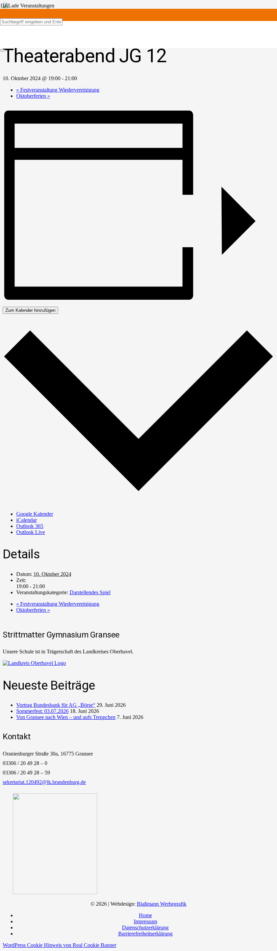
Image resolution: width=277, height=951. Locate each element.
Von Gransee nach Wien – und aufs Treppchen (66, 717)
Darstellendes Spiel (90, 592)
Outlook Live (30, 532)
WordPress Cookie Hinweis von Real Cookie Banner (59, 945)
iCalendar (26, 520)
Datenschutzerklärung (145, 927)
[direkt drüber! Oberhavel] (34, 663)
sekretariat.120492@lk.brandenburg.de (44, 782)
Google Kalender (34, 514)
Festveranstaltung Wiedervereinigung (57, 90)
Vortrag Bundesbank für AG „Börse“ (55, 705)
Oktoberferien (33, 96)
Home (145, 915)
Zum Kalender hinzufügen (30, 310)
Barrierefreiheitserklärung (145, 933)
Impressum (145, 921)
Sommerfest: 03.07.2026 (42, 711)
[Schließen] (2, 50)
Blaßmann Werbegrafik (161, 904)
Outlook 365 (29, 526)
